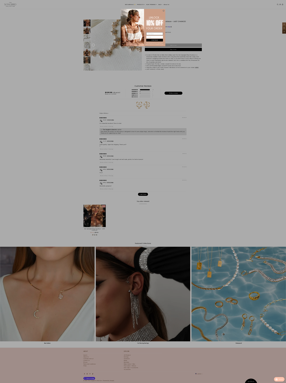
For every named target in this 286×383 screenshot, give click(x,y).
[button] (163, 11)
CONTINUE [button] (154, 40)
